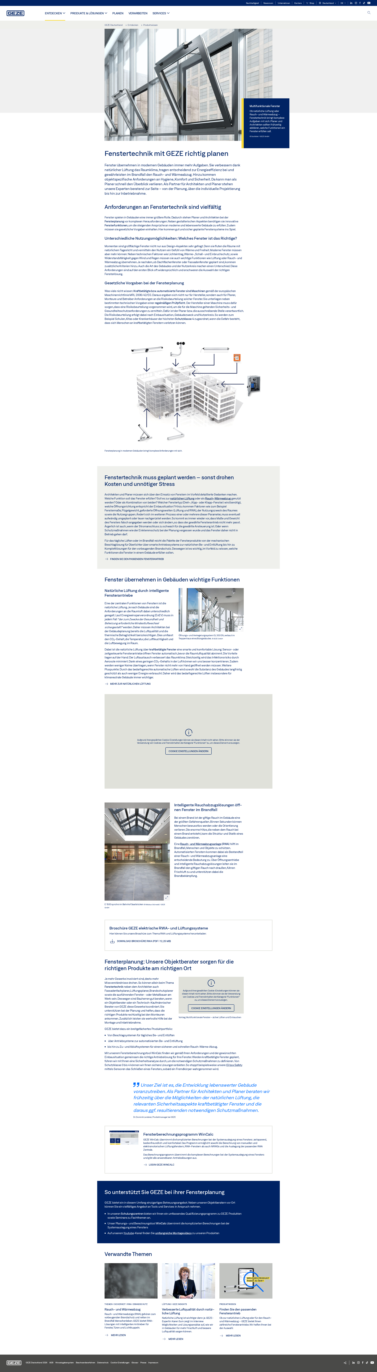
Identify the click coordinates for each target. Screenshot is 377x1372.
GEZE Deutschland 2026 (36, 1362)
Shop (311, 3)
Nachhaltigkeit (252, 3)
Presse (143, 1362)
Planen (117, 13)
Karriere (297, 3)
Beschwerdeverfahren (85, 1362)
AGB (51, 1362)
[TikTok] (364, 3)
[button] (327, 3)
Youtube (129, 1233)
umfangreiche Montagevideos (173, 1233)
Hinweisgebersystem (64, 1362)
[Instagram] (356, 3)
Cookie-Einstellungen (120, 1362)
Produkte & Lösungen (87, 13)
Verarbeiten (138, 13)
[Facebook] (360, 3)
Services (159, 13)
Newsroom (268, 3)
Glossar (135, 1362)
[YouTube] (368, 3)
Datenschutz (103, 1362)
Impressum (153, 1362)
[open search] (369, 13)
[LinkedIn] (351, 3)
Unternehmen (284, 3)
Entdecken (53, 13)
